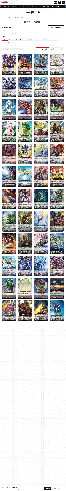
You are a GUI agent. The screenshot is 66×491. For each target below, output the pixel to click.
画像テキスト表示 (56, 49)
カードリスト (9, 17)
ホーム (3, 17)
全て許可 (48, 488)
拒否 (55, 488)
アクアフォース (41, 39)
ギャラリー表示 (42, 49)
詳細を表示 (60, 488)
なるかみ (18, 39)
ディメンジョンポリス (29, 39)
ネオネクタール (7, 42)
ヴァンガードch (55, 2)
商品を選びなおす (57, 27)
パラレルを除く (13, 33)
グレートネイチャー (53, 39)
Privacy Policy (28, 489)
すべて (5, 33)
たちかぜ (11, 39)
